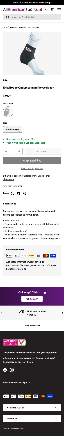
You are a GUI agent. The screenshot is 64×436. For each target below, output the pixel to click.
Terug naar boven (32, 325)
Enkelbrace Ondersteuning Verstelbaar (24, 27)
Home (5, 27)
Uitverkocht (43, 151)
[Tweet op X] (12, 193)
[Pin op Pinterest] (25, 193)
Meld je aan (32, 299)
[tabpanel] (32, 224)
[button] (52, 9)
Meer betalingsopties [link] (32, 168)
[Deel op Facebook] (19, 193)
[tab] (9, 203)
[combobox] (32, 17)
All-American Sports (16, 428)
